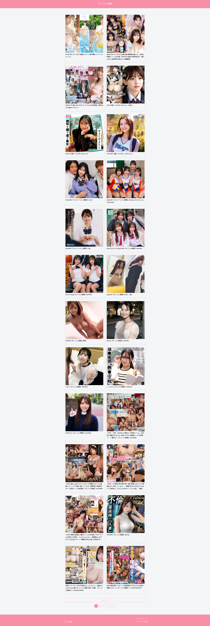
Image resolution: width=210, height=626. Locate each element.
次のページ (105, 600)
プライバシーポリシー (141, 618)
